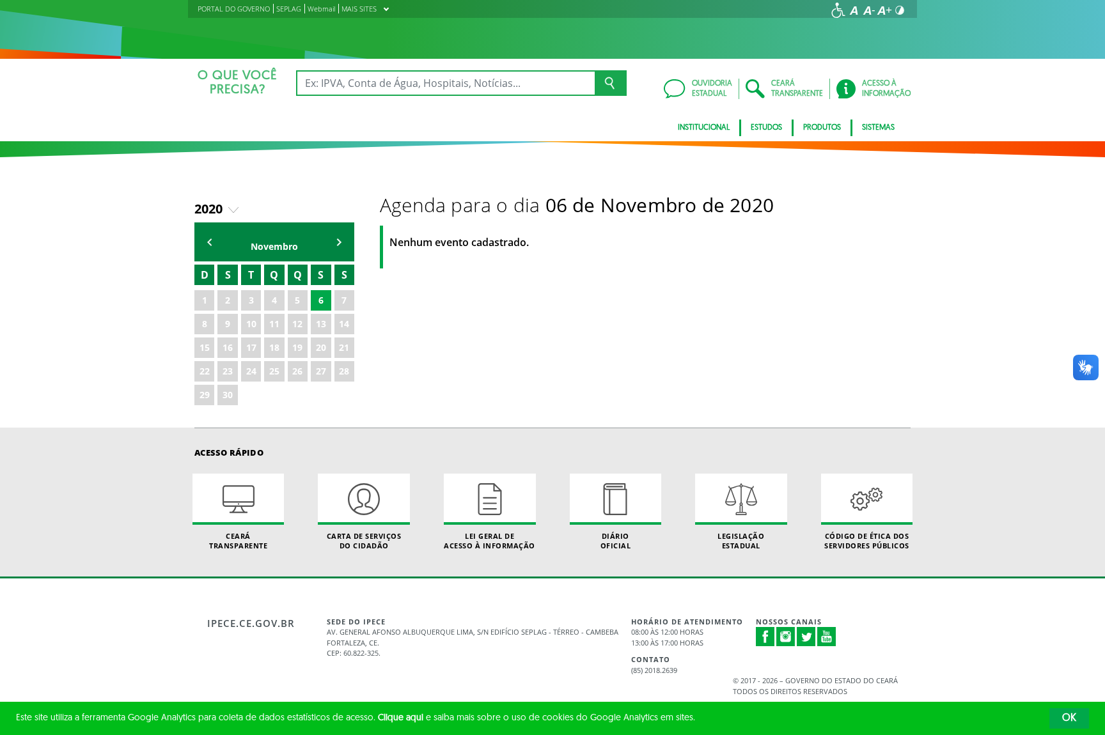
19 (297, 347)
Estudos (766, 128)
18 (274, 347)
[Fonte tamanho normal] (853, 10)
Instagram (785, 636)
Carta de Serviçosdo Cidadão (364, 540)
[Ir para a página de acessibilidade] (838, 10)
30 (228, 395)
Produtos (822, 128)
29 (205, 395)
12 (297, 324)
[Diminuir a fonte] (869, 10)
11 (274, 324)
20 (321, 347)
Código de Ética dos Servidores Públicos (866, 540)
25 (274, 371)
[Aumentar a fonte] (884, 10)
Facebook (765, 636)
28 (344, 371)
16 (228, 347)
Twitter (806, 636)
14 (344, 324)
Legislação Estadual (740, 540)
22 (205, 371)
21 (344, 347)
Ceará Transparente (238, 540)
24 (251, 371)
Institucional (704, 128)
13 (321, 324)
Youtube (826, 636)
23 (228, 371)
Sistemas (878, 128)
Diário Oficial (615, 540)
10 (251, 324)
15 (205, 347)
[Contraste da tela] (899, 10)
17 (251, 347)
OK (1069, 718)
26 (297, 371)
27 (321, 371)
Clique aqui (400, 718)
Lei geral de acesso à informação (489, 540)
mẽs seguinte (339, 241)
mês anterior (209, 241)
